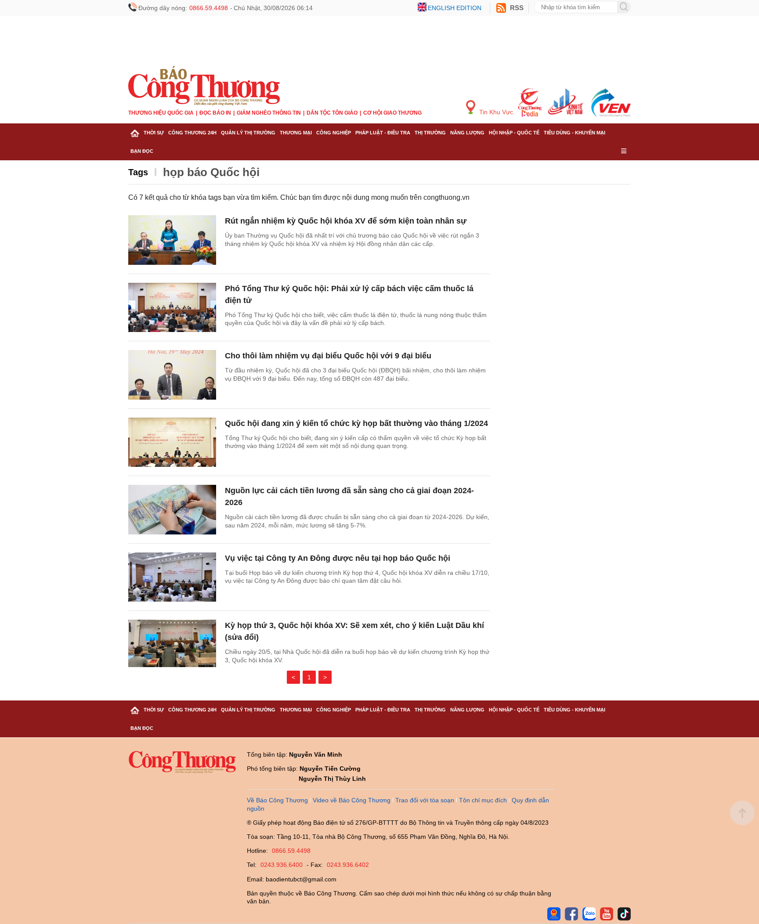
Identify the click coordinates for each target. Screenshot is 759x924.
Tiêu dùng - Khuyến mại (574, 132)
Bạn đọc (141, 151)
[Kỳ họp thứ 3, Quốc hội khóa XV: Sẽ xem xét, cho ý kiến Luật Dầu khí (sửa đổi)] (172, 644)
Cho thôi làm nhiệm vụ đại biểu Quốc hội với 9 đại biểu (328, 355)
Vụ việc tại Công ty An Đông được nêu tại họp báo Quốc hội (337, 558)
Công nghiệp (333, 132)
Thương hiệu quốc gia (161, 113)
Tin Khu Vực (495, 112)
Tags (138, 172)
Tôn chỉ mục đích (483, 800)
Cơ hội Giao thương (392, 113)
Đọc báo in (215, 113)
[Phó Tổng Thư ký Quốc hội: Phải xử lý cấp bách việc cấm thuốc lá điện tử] (172, 307)
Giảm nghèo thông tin (269, 113)
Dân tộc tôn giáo (332, 113)
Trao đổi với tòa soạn (424, 800)
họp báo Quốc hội (211, 172)
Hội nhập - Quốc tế (514, 132)
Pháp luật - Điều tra (382, 132)
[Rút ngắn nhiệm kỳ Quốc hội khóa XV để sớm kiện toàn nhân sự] (172, 240)
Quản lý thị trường (248, 132)
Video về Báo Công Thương (351, 800)
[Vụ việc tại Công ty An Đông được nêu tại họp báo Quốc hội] (172, 577)
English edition (454, 7)
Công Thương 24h (192, 132)
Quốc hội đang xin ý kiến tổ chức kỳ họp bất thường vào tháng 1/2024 (356, 423)
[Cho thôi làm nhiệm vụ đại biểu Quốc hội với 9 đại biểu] (172, 375)
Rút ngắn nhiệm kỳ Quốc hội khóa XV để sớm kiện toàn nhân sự (345, 221)
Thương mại (296, 132)
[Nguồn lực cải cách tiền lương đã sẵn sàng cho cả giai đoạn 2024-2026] (172, 509)
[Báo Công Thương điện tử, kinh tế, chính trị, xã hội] (204, 85)
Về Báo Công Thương (277, 800)
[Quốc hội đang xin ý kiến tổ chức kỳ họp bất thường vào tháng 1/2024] (172, 442)
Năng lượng (467, 132)
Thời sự (154, 132)
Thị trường (430, 132)
